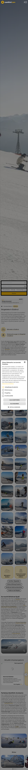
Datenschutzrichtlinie (8, 383)
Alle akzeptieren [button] (14, 400)
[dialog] (14, 385)
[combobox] (24, 362)
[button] (14, 407)
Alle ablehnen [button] (14, 403)
